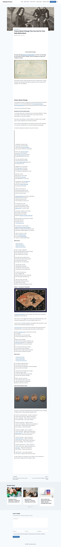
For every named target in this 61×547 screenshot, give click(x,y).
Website (39, 531)
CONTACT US (53, 1)
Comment (15, 518)
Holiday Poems (39, 1)
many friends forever (21, 162)
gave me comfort (24, 151)
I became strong (22, 332)
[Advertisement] (30, 43)
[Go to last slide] (8, 497)
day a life (20, 168)
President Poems (46, 1)
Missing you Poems (19, 243)
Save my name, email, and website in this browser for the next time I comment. (29, 533)
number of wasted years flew (26, 215)
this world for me (20, 222)
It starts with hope (19, 438)
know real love (23, 236)
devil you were (26, 147)
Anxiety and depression (19, 314)
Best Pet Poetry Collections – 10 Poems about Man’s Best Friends (30, 500)
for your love (23, 177)
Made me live (18, 208)
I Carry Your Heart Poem (20, 358)
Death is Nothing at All (20, 244)
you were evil (27, 181)
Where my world (18, 342)
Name (15, 531)
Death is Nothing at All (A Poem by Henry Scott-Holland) (20, 478)
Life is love (17, 447)
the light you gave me (22, 154)
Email (27, 531)
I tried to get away (24, 184)
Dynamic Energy (17, 35)
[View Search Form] (57, 2)
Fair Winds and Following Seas (21, 360)
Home (22, 1)
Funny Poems (32, 1)
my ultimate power (22, 234)
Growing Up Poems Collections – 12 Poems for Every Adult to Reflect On (14, 500)
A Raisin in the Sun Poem (20, 245)
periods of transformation (28, 54)
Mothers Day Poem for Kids (21, 247)
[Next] (52, 497)
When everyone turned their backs (22, 227)
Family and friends (19, 196)
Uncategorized (16, 29)
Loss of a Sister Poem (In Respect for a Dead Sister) (40, 478)
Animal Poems (26, 1)
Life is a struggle (19, 432)
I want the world (17, 327)
